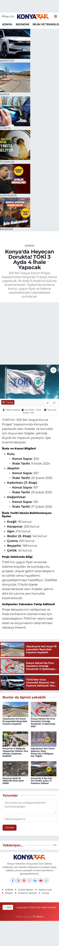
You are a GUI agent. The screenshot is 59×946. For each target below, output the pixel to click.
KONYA (7, 24)
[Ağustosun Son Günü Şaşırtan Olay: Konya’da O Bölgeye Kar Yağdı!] (44, 738)
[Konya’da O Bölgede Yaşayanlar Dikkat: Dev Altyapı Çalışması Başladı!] (15, 738)
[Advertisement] (29, 334)
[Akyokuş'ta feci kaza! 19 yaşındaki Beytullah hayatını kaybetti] (15, 709)
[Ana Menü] (55, 16)
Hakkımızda (45, 889)
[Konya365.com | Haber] (33, 16)
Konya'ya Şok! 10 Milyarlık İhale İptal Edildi (13, 781)
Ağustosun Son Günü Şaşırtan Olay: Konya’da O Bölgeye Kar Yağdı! (43, 752)
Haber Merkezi (13, 410)
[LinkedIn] (35, 880)
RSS (9, 907)
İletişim (9, 893)
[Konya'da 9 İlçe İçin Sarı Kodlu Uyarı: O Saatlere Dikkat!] (44, 768)
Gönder (9, 827)
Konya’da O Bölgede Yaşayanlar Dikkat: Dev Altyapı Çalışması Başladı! (15, 752)
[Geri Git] (8, 16)
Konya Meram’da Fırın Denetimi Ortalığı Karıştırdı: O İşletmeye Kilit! (43, 722)
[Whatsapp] (46, 880)
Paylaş (9, 402)
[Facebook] (12, 880)
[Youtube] (40, 880)
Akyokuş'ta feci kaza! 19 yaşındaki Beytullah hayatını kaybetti (15, 721)
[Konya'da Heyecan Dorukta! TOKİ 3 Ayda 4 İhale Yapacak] (29, 382)
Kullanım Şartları (27, 893)
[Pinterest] (23, 880)
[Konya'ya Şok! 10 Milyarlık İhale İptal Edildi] (15, 768)
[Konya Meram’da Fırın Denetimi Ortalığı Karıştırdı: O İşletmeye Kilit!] (44, 709)
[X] (18, 880)
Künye (45, 893)
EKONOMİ (22, 24)
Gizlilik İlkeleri (25, 889)
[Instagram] (29, 880)
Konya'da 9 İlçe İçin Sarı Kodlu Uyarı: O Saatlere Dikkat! (41, 781)
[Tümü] (55, 845)
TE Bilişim (38, 916)
